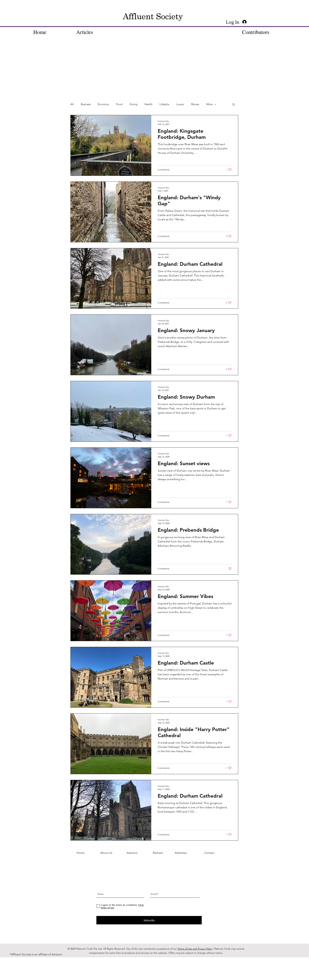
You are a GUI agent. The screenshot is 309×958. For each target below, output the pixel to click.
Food (119, 104)
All (72, 104)
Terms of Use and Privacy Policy (195, 948)
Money (195, 104)
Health (148, 104)
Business (86, 104)
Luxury (180, 104)
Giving (133, 104)
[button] (233, 105)
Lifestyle (164, 104)
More (209, 104)
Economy (103, 104)
